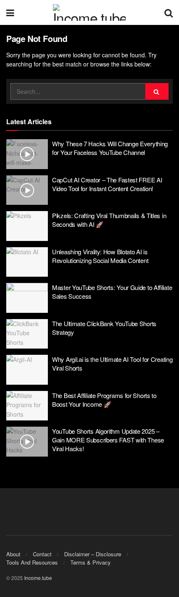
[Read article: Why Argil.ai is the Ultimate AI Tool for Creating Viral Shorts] (27, 370)
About (13, 554)
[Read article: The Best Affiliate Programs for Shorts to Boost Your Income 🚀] (27, 406)
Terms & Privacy (90, 562)
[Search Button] (168, 12)
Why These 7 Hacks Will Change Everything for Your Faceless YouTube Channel (110, 148)
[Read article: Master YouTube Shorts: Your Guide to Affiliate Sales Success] (27, 298)
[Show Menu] (10, 12)
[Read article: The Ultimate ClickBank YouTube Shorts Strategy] (27, 334)
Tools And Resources (32, 562)
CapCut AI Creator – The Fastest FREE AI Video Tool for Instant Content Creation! (107, 184)
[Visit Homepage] (89, 12)
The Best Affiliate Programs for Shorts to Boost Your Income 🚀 (104, 399)
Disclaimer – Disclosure (92, 554)
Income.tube (38, 577)
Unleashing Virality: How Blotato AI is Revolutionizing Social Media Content (100, 256)
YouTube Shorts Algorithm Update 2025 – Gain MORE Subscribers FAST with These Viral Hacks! (108, 440)
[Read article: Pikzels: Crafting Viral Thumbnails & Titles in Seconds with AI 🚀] (27, 226)
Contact (42, 554)
